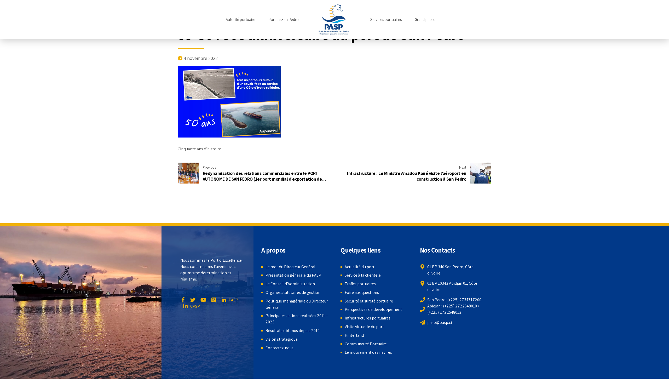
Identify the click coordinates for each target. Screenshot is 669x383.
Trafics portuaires (360, 284)
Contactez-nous (279, 348)
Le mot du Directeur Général (290, 267)
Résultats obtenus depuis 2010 (293, 330)
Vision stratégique (282, 339)
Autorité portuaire (240, 19)
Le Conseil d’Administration (290, 284)
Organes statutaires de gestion (293, 292)
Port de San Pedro (283, 19)
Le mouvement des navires (368, 352)
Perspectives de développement (373, 309)
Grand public (425, 19)
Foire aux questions (362, 292)
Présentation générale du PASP (293, 275)
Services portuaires (386, 19)
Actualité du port (359, 267)
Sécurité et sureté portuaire (369, 301)
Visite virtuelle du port (364, 326)
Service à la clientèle (363, 275)
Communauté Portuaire (366, 344)
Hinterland (354, 335)
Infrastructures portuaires (367, 318)
